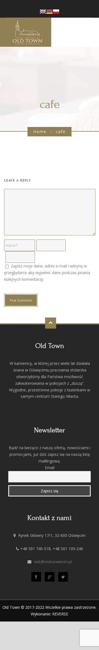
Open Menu (93, 32)
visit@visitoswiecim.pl (53, 561)
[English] (43, 13)
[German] (49, 13)
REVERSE (60, 614)
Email (49, 467)
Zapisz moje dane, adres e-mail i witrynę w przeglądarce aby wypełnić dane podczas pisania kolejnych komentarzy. (47, 272)
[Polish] (56, 13)
